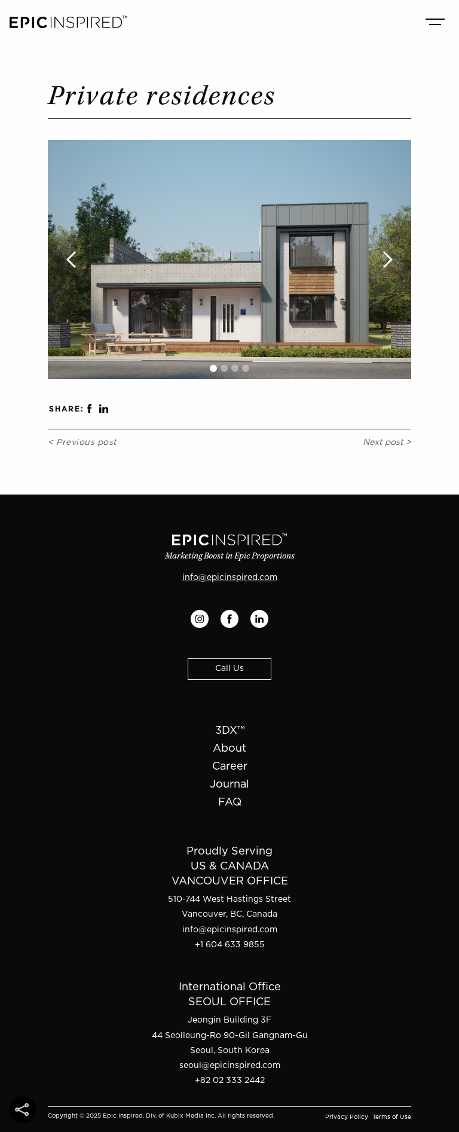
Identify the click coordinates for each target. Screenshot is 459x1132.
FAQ (229, 802)
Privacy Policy (346, 1117)
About (229, 748)
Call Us (229, 668)
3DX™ (229, 730)
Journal (229, 784)
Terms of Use (391, 1117)
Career (229, 766)
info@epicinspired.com (229, 577)
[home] (68, 22)
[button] (435, 21)
